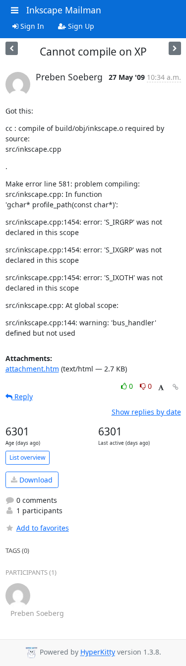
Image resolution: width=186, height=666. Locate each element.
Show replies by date (146, 412)
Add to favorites (42, 528)
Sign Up (80, 26)
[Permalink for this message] (175, 387)
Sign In (31, 26)
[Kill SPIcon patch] (175, 48)
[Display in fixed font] (161, 387)
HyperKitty (97, 652)
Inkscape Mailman (63, 10)
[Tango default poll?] (11, 48)
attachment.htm (32, 368)
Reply (22, 396)
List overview (27, 457)
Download (35, 479)
